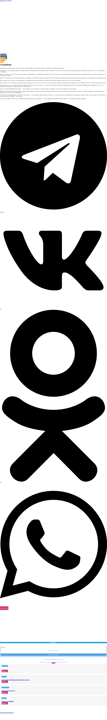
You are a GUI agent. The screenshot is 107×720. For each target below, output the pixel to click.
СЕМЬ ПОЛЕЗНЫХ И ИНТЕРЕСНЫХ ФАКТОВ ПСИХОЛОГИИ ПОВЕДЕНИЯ (22, 669)
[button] (53, 156)
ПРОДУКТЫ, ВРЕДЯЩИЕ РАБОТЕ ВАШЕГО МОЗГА (16, 680)
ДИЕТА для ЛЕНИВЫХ (8, 701)
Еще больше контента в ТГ (7, 712)
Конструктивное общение (8, 690)
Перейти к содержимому (6, 0)
